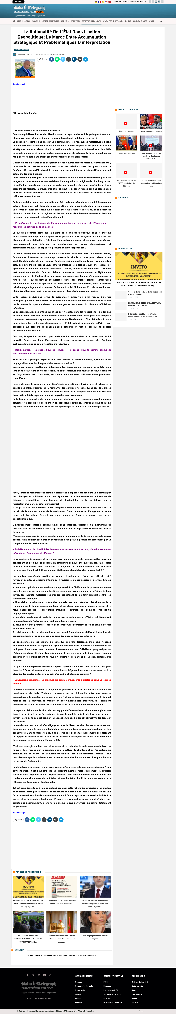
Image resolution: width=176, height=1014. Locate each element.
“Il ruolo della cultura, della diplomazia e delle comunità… (145, 293)
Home (18, 21)
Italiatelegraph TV (110, 990)
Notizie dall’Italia (50, 21)
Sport (151, 21)
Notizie (64, 21)
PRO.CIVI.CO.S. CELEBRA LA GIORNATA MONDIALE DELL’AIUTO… (144, 304)
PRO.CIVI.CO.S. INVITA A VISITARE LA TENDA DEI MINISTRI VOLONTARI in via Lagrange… (139, 284)
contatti (125, 1)
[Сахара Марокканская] (126, 143)
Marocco (78, 982)
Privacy (141, 1011)
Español (78, 998)
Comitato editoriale (137, 1)
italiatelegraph (19, 84)
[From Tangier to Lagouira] (151, 121)
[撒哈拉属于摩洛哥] (126, 121)
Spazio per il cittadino (113, 21)
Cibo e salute (137, 994)
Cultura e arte (140, 21)
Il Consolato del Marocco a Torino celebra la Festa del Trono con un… (143, 315)
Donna (128, 21)
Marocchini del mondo (84, 986)
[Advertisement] (62, 449)
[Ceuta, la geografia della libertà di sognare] (95, 922)
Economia (36, 21)
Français (78, 1002)
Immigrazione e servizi (112, 1002)
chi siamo (118, 1)
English (78, 994)
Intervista (75, 21)
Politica (26, 21)
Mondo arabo (80, 990)
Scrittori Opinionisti (91, 21)
